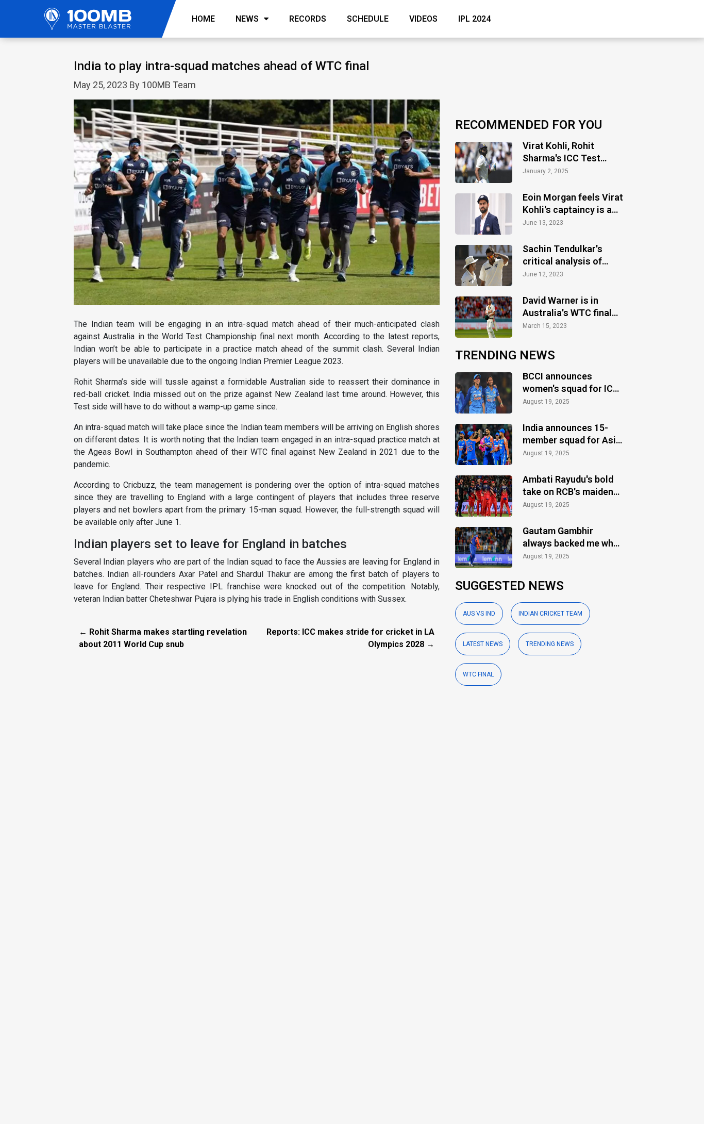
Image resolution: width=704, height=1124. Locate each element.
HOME (203, 19)
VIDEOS (423, 19)
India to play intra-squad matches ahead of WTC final (221, 66)
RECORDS (307, 19)
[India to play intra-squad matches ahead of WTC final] (257, 208)
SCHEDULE (368, 19)
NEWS (247, 19)
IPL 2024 (474, 19)
